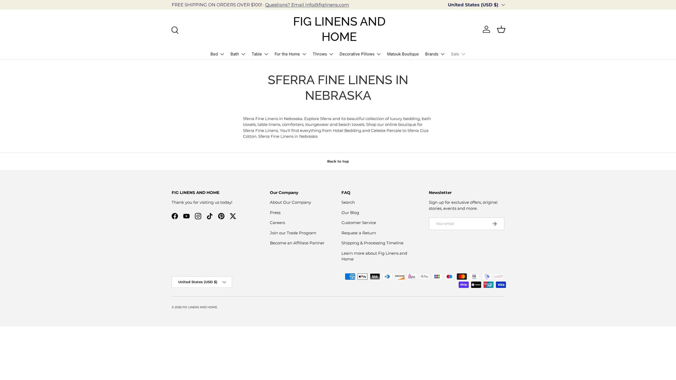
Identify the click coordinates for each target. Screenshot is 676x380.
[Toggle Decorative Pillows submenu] (378, 54)
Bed (214, 53)
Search (348, 202)
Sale (455, 53)
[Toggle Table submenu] (266, 54)
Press (275, 212)
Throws (320, 53)
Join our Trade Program (293, 232)
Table (257, 53)
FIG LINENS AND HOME (199, 307)
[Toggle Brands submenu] (442, 54)
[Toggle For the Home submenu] (304, 54)
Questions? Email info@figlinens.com (307, 4)
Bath (235, 53)
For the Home (287, 53)
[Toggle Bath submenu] (243, 54)
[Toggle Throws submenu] (331, 54)
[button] (501, 29)
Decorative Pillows (357, 53)
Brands (431, 53)
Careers (277, 222)
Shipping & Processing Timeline (372, 242)
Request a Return (358, 232)
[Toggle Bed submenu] (222, 54)
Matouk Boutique (403, 53)
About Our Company (290, 202)
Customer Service (358, 222)
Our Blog (350, 212)
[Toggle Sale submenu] (463, 54)
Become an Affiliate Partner (297, 242)
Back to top (338, 161)
